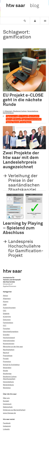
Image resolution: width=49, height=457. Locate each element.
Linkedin (6, 429)
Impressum (7, 404)
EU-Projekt (23, 116)
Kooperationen (8, 343)
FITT (4, 325)
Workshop (7, 388)
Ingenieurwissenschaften (31, 119)
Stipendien (7, 368)
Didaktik (6, 313)
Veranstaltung (32, 111)
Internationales (9, 340)
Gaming (9, 119)
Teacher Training (12, 122)
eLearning (7, 316)
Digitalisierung (11, 116)
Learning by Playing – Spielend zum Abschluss (23, 228)
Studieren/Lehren (20, 111)
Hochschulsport (9, 338)
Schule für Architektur (11, 365)
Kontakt (6, 401)
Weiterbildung (8, 113)
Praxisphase (7, 356)
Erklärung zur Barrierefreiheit (14, 410)
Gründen (6, 335)
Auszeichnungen (9, 308)
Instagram (7, 426)
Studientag (7, 373)
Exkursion (7, 320)
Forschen (6, 328)
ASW (5, 305)
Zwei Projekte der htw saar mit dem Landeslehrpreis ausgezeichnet (21, 160)
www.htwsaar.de (9, 413)
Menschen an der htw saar (13, 346)
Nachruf (6, 353)
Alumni (5, 301)
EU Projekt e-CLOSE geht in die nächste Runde (23, 100)
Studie (5, 371)
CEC (4, 310)
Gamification (34, 116)
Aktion (5, 295)
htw (22, 5)
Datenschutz (7, 407)
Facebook (6, 423)
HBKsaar (17, 119)
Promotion (7, 361)
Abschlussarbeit (9, 379)
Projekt (6, 358)
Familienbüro (8, 323)
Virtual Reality (25, 122)
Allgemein (8, 111)
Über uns (6, 398)
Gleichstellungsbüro (10, 331)
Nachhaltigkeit (8, 350)
